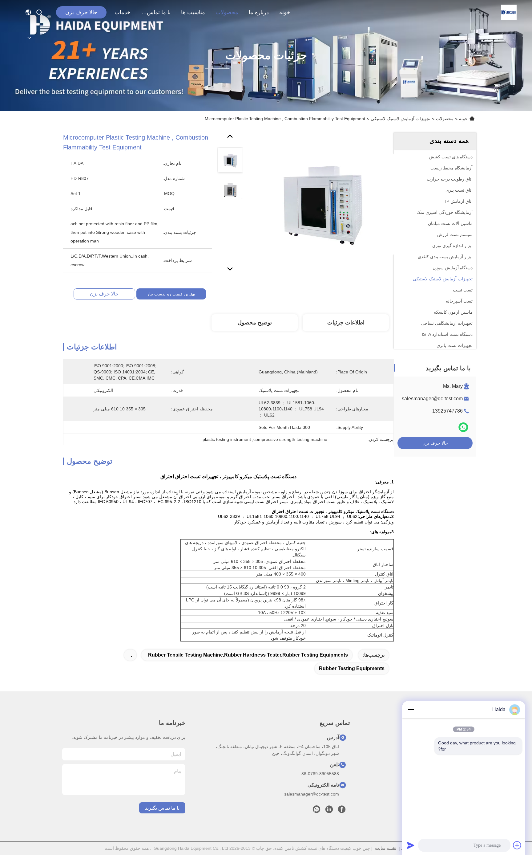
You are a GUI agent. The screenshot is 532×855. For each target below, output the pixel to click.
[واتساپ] (463, 427)
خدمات (123, 12)
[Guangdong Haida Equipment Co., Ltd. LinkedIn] (329, 810)
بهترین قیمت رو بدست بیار (171, 294)
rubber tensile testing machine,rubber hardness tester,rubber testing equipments (248, 655)
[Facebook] (341, 810)
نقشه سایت (385, 848)
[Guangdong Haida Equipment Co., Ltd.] (509, 12)
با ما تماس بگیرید (156, 12)
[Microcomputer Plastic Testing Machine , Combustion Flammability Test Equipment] (322, 203)
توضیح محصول (255, 323)
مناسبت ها (193, 12)
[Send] (411, 845)
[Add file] (517, 845)
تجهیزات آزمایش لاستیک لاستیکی (400, 118)
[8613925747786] (316, 810)
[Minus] (410, 709)
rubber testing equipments (352, 668)
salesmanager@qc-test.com (432, 398)
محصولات (227, 12)
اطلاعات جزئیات (346, 323)
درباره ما (259, 12)
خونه (284, 12)
